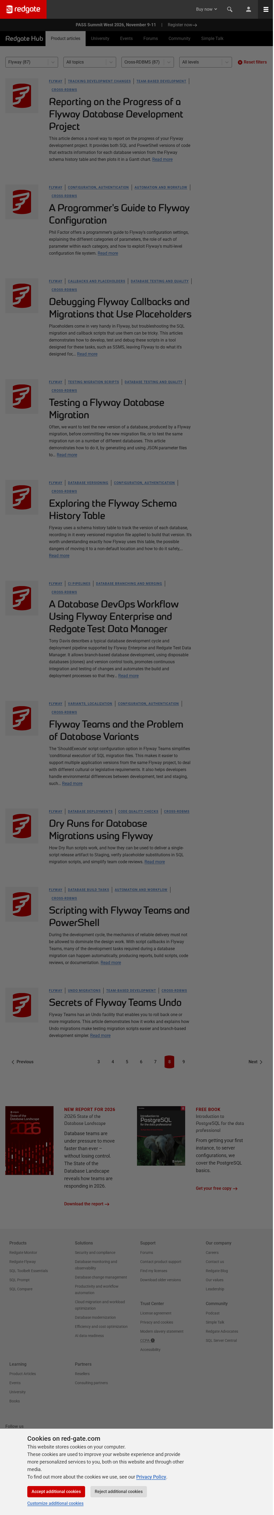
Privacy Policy (151, 1477)
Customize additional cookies (55, 1503)
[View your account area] (248, 9)
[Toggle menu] (266, 9)
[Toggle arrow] (215, 9)
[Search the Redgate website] (229, 9)
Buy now (204, 9)
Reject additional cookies (119, 1491)
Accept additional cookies (56, 1491)
